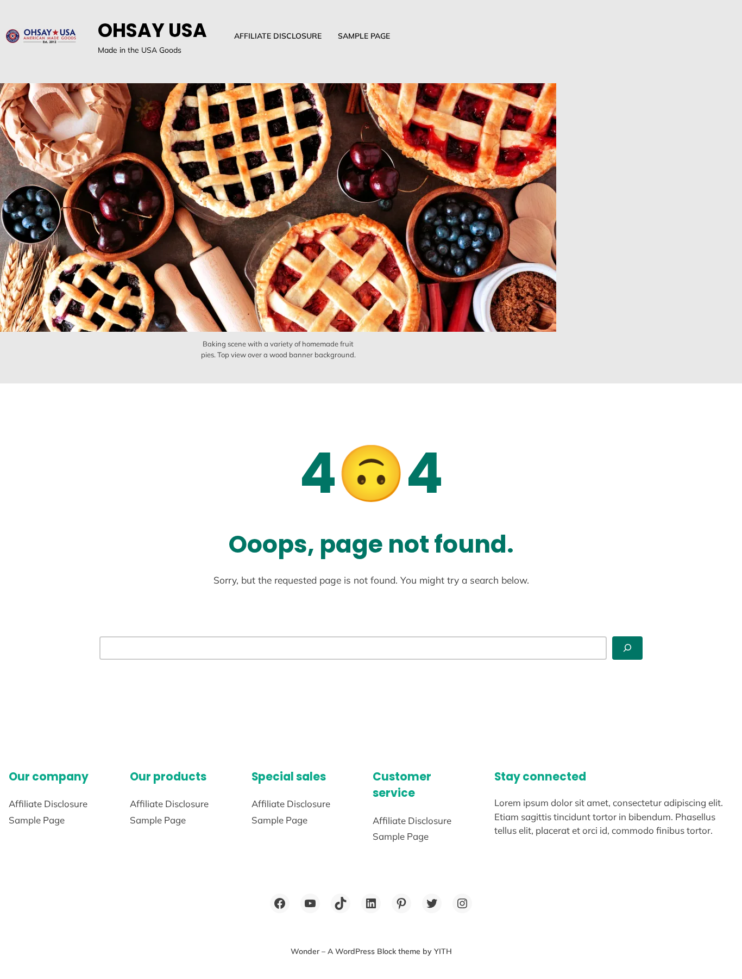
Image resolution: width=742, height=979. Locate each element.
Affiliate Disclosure (278, 36)
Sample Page (364, 36)
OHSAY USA (152, 30)
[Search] (627, 647)
